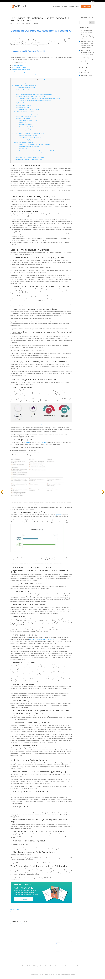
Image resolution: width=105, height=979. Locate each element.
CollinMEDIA (45, 974)
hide (44, 80)
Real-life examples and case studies (21, 69)
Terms (57, 966)
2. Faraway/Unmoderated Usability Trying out (28, 137)
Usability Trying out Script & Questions (22, 142)
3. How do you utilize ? (22, 148)
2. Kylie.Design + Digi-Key (23, 107)
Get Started (86, 6)
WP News (50, 966)
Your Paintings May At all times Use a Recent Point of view (27, 159)
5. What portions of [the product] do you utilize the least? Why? (32, 153)
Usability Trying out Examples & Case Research (24, 103)
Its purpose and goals (17, 65)
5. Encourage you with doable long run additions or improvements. (33, 100)
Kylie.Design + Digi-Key (22, 439)
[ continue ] (13, 912)
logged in (20, 924)
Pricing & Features (74, 6)
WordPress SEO (14, 910)
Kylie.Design (44, 442)
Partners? (43, 966)
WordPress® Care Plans (60, 6)
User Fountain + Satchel (23, 387)
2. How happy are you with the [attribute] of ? (28, 146)
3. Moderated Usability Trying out (25, 140)
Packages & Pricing (32, 966)
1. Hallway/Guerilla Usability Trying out (26, 135)
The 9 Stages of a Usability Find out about (23, 111)
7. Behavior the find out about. (24, 126)
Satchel (12, 390)
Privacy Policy (64, 966)
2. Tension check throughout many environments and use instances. (34, 94)
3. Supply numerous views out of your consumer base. (30, 96)
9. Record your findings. (23, 131)
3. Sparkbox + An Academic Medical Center (27, 109)
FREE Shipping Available (63, 950)
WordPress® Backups (86, 75)
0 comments (35, 23)
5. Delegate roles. (21, 122)
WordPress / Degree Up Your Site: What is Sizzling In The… (87, 37)
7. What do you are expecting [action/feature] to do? (30, 157)
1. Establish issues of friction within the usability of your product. (33, 92)
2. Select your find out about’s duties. (26, 116)
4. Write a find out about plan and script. (27, 120)
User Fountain (42, 392)
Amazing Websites (63, 974)
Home (23, 966)
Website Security (85, 73)
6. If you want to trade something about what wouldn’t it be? (32, 155)
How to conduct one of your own (20, 72)
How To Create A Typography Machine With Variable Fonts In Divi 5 (87, 52)
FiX (13, 23)
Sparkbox (58, 514)
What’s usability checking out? (20, 83)
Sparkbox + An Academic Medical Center (30, 512)
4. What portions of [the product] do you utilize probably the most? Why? (35, 151)
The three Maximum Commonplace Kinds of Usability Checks (28, 133)
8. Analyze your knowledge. (24, 129)
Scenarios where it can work (19, 67)
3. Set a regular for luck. (23, 118)
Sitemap (73, 974)
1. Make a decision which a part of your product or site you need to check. (35, 114)
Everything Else (26, 23)
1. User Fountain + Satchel (23, 105)
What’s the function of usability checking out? (24, 85)
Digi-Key (27, 442)
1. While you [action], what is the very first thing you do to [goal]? (33, 144)
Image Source (41, 424)
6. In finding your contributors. (24, 124)
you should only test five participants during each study (43, 639)
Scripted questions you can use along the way (24, 74)
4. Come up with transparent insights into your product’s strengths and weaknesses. (38, 98)
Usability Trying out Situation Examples (22, 89)
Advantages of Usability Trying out (25, 87)
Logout (79, 966)
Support (92, 1)
